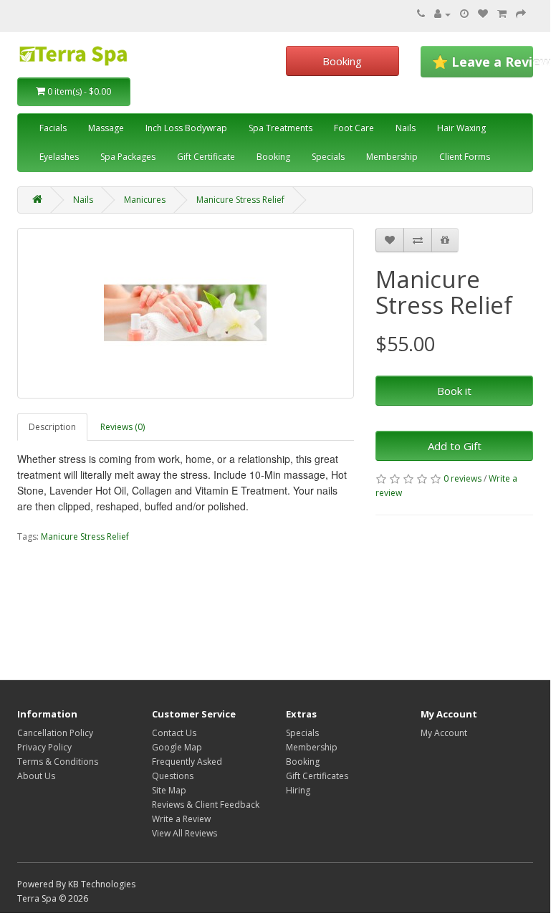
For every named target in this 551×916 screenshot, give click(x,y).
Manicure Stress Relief (240, 200)
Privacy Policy (44, 747)
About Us (36, 776)
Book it (454, 390)
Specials (328, 157)
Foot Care (354, 128)
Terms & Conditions (57, 761)
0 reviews (462, 478)
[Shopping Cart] (502, 14)
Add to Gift (454, 446)
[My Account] (442, 14)
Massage (106, 128)
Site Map (169, 790)
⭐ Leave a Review (483, 61)
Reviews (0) (122, 427)
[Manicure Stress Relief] (185, 313)
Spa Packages (127, 157)
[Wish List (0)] (483, 14)
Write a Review (181, 819)
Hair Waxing (461, 128)
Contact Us (174, 733)
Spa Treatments (280, 128)
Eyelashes (59, 157)
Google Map (177, 747)
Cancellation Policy (55, 733)
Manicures (145, 200)
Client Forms (464, 157)
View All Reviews (184, 833)
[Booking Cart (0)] (464, 14)
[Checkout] (521, 14)
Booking (342, 61)
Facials (53, 128)
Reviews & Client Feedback (205, 804)
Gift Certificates (317, 776)
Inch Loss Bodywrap (186, 128)
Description (52, 427)
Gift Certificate (206, 157)
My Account (444, 733)
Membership (392, 157)
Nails (406, 128)
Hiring (298, 790)
